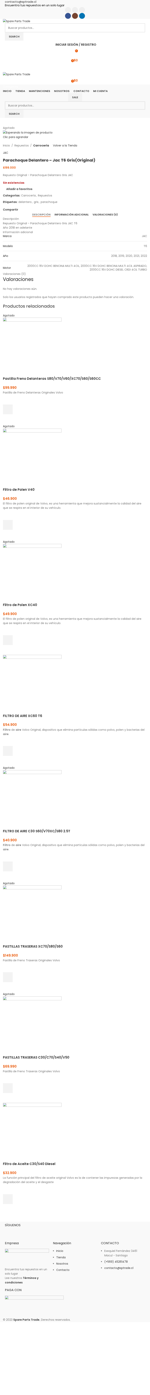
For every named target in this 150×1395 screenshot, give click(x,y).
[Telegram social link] (38, 209)
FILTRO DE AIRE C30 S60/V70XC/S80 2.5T (36, 831)
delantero (25, 202)
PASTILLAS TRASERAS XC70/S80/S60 (33, 946)
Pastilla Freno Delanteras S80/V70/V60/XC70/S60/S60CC (52, 378)
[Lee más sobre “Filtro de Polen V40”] (8, 525)
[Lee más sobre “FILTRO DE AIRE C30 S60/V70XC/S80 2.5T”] (8, 866)
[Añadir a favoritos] (8, 399)
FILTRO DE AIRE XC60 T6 (22, 715)
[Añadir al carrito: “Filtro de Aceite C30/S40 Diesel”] (8, 1199)
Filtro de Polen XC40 (20, 605)
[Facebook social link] (68, 10)
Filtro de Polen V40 (19, 489)
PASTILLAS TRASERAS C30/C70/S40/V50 (36, 1057)
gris (36, 202)
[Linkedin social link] (82, 10)
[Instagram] (20, 1232)
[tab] (41, 214)
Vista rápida (8, 419)
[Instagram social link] (75, 10)
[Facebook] (10, 1232)
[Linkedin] (31, 1232)
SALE (75, 97)
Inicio (6, 145)
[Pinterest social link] (29, 209)
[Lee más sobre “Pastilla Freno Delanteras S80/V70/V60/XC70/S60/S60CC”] (8, 409)
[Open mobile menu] (75, 68)
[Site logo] (16, 21)
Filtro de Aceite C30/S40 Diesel (29, 1163)
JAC (5, 153)
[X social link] (25, 209)
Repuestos (21, 145)
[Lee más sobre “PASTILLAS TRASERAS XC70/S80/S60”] (8, 977)
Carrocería (41, 145)
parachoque (49, 202)
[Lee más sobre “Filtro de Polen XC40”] (8, 640)
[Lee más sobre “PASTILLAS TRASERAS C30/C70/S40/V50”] (8, 1088)
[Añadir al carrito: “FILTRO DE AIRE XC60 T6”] (8, 751)
